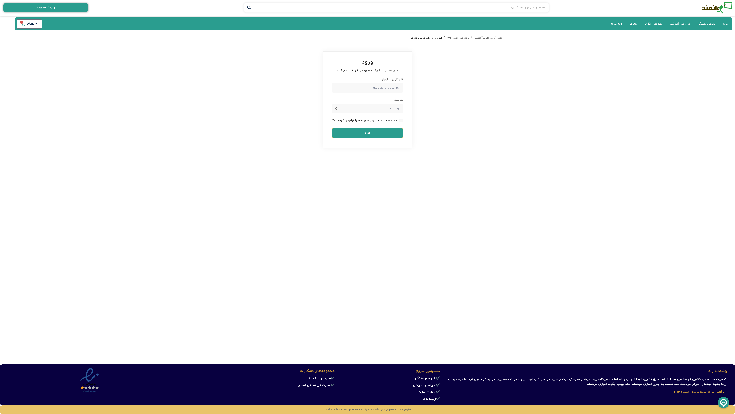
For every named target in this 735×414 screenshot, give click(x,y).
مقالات (634, 24)
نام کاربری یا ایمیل (392, 79)
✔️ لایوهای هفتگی (427, 378)
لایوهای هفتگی (706, 24)
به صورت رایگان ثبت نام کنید (354, 71)
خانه (725, 24)
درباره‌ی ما (616, 24)
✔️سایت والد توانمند (321, 378)
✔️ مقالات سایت (429, 392)
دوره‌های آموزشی (483, 38)
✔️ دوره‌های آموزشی (426, 385)
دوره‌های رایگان (653, 24)
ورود (367, 133)
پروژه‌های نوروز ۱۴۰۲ (458, 38)
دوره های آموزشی (680, 24)
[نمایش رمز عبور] (336, 108)
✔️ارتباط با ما (431, 399)
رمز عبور (398, 100)
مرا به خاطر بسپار (387, 120)
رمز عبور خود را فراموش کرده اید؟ (353, 121)
